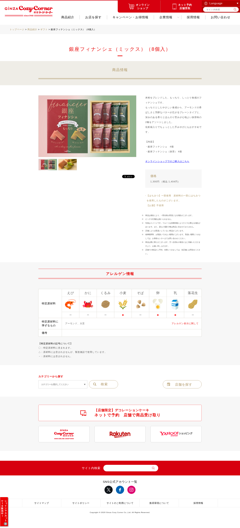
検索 (104, 384)
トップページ (17, 29)
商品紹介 (67, 17)
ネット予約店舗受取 (185, 6)
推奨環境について (159, 503)
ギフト (44, 29)
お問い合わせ (220, 17)
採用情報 (193, 17)
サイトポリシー (80, 503)
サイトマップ (41, 503)
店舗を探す (183, 384)
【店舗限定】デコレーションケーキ (127, 412)
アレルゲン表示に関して (185, 323)
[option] (87, 126)
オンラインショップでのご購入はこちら (167, 161)
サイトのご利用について (120, 503)
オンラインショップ (143, 6)
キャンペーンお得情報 (130, 17)
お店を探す (93, 17)
